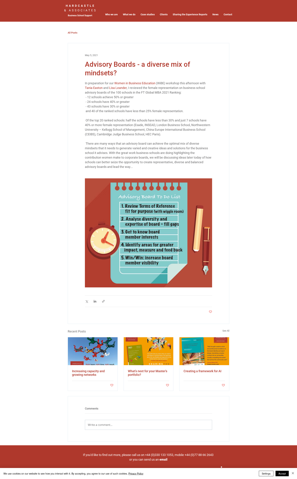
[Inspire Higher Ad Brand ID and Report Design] (204, 351)
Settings (266, 473)
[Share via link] (103, 301)
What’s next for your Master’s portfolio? (147, 372)
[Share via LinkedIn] (95, 301)
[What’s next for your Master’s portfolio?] (148, 351)
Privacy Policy (135, 473)
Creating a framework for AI (202, 371)
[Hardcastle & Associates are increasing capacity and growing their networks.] (93, 351)
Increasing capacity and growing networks (88, 372)
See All (225, 330)
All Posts (72, 32)
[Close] (293, 473)
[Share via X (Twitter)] (86, 301)
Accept (282, 473)
